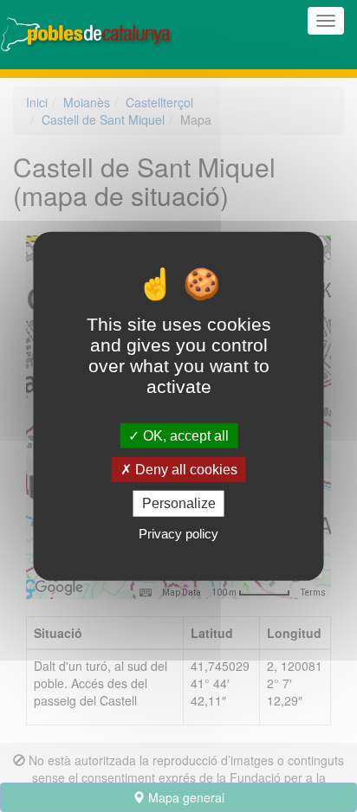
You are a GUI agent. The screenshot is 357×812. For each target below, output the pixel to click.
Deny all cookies (184, 469)
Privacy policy (178, 532)
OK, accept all (184, 436)
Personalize (179, 503)
